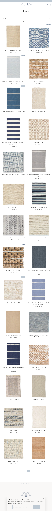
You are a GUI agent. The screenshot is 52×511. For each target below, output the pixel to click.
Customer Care (25, 483)
